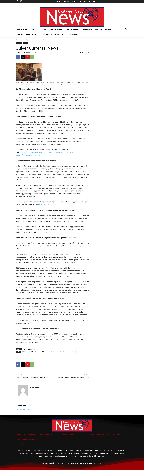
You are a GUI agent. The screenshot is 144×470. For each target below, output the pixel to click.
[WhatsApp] (32, 57)
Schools (25, 43)
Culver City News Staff (30, 349)
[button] (125, 29)
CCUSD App (25, 351)
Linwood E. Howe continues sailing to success (73, 377)
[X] (23, 57)
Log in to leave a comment (25, 409)
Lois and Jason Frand (69, 351)
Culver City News (26, 40)
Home (17, 40)
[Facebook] (18, 57)
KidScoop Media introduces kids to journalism (32, 377)
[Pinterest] (27, 57)
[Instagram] (23, 444)
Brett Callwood (22, 52)
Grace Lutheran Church (54, 351)
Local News (19, 43)
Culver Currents (35, 351)
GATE (43, 351)
